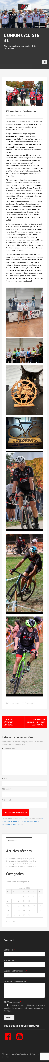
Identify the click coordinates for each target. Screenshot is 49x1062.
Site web (7, 800)
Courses (11, 703)
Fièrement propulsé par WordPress (15, 1054)
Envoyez (9, 1017)
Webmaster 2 (23, 115)
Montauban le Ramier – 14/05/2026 (22, 866)
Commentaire (10, 748)
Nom (6, 778)
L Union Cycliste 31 (21, 37)
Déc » (14, 921)
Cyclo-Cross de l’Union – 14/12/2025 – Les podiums (36, 722)
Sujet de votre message (15, 970)
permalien (30, 703)
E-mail (7, 789)
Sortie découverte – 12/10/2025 (10, 722)
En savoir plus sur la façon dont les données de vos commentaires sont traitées (22, 821)
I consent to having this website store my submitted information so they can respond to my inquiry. (24, 1008)
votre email (10, 960)
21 (14, 910)
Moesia (39, 1054)
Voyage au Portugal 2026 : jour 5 (21, 858)
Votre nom (9, 949)
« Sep (8, 921)
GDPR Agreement (12, 1002)
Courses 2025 (19, 703)
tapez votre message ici (15, 981)
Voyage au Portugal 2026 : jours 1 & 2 (23, 864)
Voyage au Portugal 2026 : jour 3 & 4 (23, 861)
